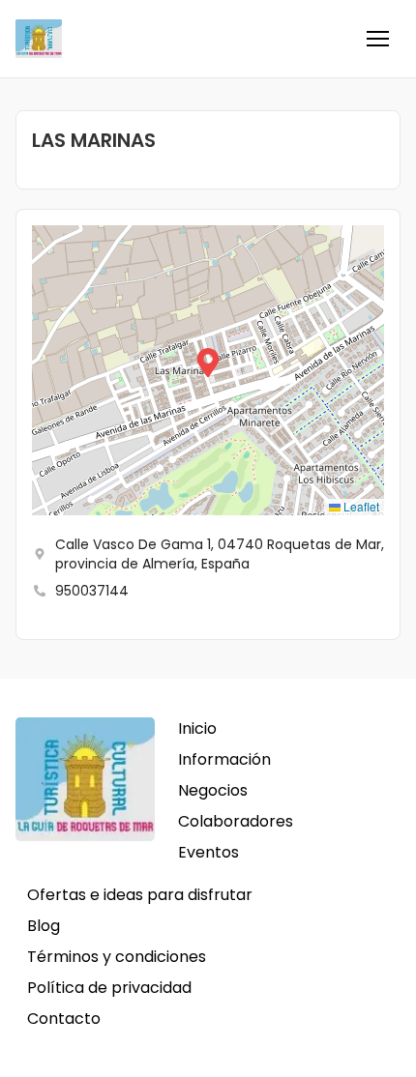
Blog (43, 926)
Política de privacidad (109, 987)
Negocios (213, 790)
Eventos (208, 852)
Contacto (64, 1018)
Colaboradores (235, 821)
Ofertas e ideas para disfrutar (140, 895)
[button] (377, 38)
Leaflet (360, 506)
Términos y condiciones (116, 957)
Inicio (197, 728)
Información (224, 759)
